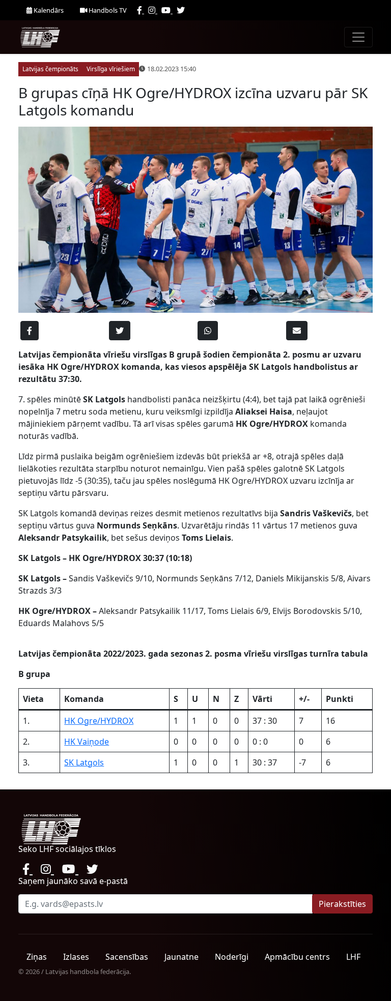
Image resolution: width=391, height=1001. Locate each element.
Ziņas (36, 956)
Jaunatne (181, 956)
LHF (353, 956)
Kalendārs (48, 10)
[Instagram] (152, 10)
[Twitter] (181, 10)
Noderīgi (231, 956)
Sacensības (126, 956)
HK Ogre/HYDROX (98, 720)
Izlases (76, 956)
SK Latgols (84, 762)
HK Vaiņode (86, 741)
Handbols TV (107, 10)
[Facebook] (140, 10)
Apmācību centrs (297, 956)
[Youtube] (167, 10)
